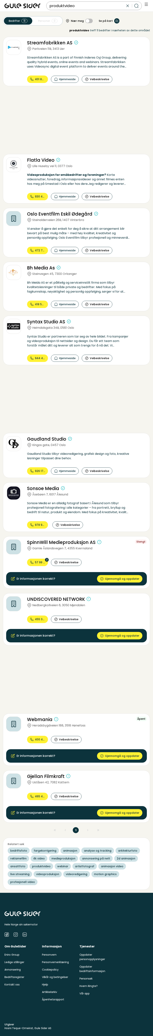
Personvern (49, 955)
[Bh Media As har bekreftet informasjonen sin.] (58, 267)
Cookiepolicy (50, 969)
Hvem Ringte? (88, 986)
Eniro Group (11, 955)
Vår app (84, 993)
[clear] (127, 5)
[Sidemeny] (146, 4)
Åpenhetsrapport (53, 999)
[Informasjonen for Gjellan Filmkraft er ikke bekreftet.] (68, 776)
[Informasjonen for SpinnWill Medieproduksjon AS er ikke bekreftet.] (99, 542)
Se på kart (106, 21)
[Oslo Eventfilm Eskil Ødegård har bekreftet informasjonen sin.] (96, 213)
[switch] (89, 21)
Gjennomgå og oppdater (122, 579)
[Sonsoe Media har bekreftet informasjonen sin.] (63, 488)
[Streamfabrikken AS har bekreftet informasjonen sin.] (76, 42)
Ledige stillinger (14, 962)
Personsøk (86, 978)
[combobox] (87, 5)
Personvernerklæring (55, 962)
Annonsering (12, 969)
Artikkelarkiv (49, 992)
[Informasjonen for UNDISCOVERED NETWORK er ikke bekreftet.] (88, 599)
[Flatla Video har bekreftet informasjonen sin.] (58, 160)
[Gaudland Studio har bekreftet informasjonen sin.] (70, 439)
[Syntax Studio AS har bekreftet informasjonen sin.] (69, 321)
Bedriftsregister (14, 977)
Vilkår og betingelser (55, 977)
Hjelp (45, 984)
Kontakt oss (12, 984)
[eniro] (22, 6)
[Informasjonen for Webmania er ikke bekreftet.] (56, 719)
